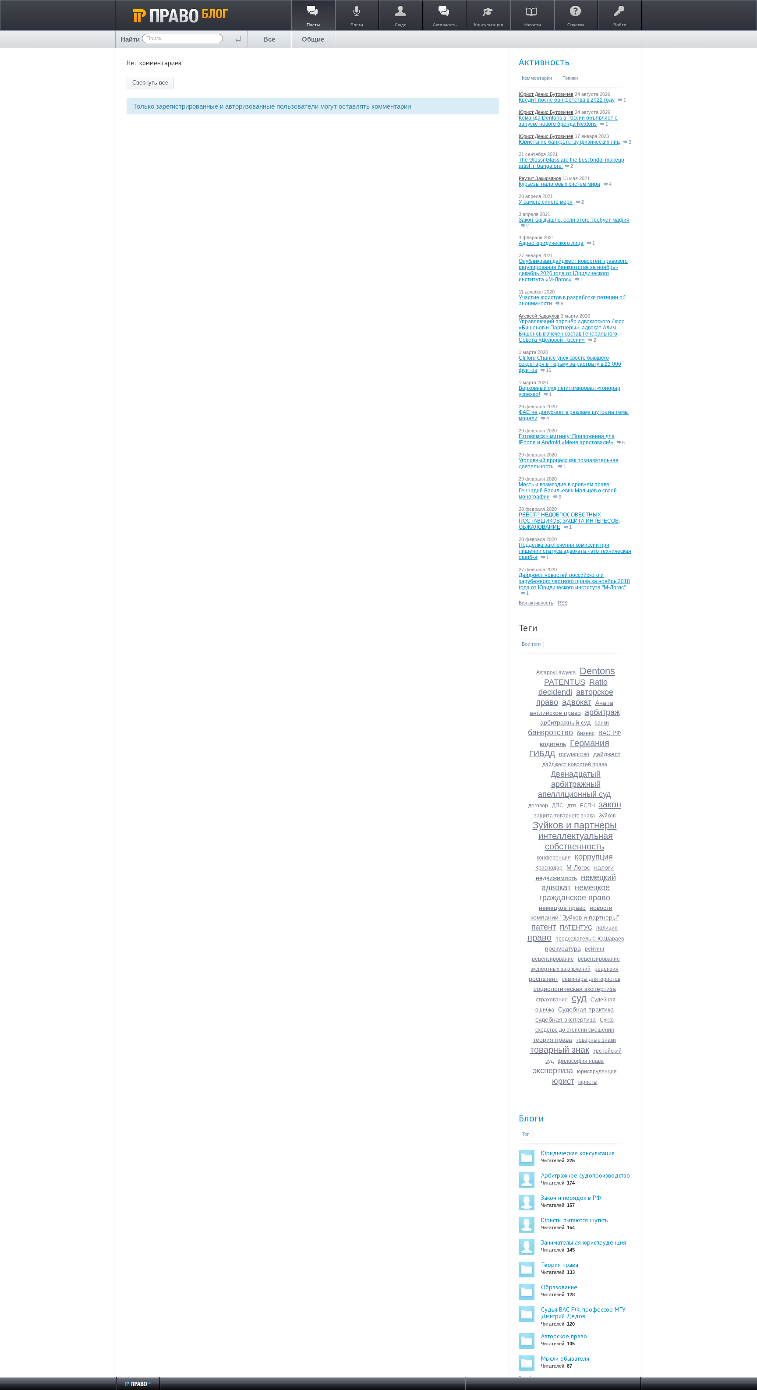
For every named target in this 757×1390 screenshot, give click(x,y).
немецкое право (562, 907)
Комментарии (537, 78)
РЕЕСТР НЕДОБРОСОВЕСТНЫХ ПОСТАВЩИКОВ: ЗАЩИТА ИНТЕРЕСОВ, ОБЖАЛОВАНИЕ (569, 521)
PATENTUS (564, 682)
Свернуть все (150, 82)
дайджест (606, 753)
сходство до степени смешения (574, 1030)
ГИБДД (542, 753)
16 (548, 370)
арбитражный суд (565, 722)
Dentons (597, 670)
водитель (553, 743)
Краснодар (548, 868)
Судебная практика (586, 1009)
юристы (588, 1082)
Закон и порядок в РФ (571, 1198)
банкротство (550, 732)
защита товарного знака (564, 816)
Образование (559, 1287)
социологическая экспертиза (575, 988)
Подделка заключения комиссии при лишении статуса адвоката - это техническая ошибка (575, 551)
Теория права (559, 1265)
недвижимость (556, 877)
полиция (607, 928)
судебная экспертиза (565, 1019)
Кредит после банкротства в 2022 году (567, 100)
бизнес (585, 733)
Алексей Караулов (539, 315)
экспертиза (553, 1070)
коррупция (594, 856)
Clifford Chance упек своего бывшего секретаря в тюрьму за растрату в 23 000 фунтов (570, 364)
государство (574, 754)
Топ (526, 1134)
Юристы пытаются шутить (574, 1220)
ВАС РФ (609, 732)
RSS (562, 602)
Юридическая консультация (578, 1153)
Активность (544, 62)
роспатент (543, 978)
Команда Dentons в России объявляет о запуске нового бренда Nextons (568, 121)
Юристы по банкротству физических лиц (569, 142)
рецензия (606, 969)
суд (579, 998)
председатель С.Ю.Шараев (589, 939)
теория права (552, 1039)
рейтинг (595, 949)
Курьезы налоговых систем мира (559, 184)
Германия (589, 743)
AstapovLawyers (556, 672)
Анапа (604, 702)
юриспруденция (597, 1071)
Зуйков (607, 816)
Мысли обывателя (565, 1358)
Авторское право (564, 1336)
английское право (555, 712)
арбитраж (602, 712)
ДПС (557, 806)
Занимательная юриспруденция (583, 1242)
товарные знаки (596, 1040)
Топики (570, 78)
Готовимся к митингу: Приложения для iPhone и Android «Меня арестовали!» (567, 439)
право (539, 937)
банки (601, 723)
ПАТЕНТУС (576, 927)
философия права (581, 1061)
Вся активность (536, 602)
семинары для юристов (591, 979)
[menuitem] (269, 39)
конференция (554, 858)
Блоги (531, 1118)
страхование (552, 1000)
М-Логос (578, 867)
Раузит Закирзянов (540, 178)
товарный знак (559, 1049)
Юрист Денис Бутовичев (546, 94)
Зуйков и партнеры (575, 825)
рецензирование (553, 959)
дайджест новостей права (574, 764)
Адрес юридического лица (551, 243)
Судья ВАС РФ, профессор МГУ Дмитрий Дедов (583, 1312)
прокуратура (563, 948)
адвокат (576, 702)
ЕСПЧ (587, 806)
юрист (563, 1081)
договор (538, 806)
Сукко (607, 1020)
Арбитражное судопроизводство (585, 1175)
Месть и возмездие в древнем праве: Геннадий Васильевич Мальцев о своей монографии (568, 490)
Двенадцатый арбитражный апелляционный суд (574, 784)
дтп (571, 806)
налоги (604, 867)
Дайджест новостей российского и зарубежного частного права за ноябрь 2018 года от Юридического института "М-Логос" (574, 581)
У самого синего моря (546, 202)
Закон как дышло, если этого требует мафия (574, 220)
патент (543, 927)
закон (610, 804)
